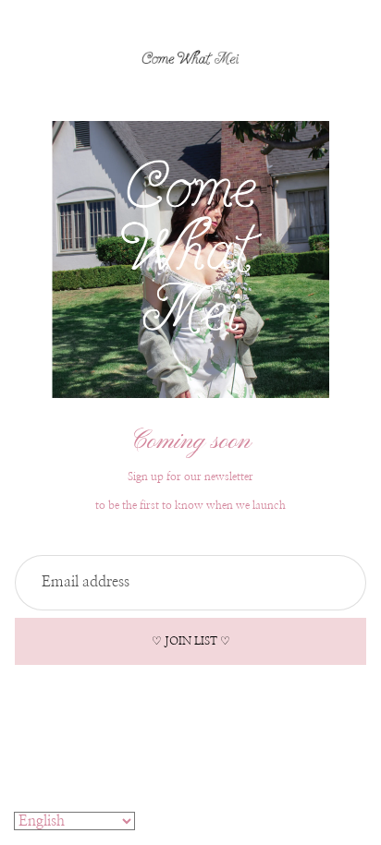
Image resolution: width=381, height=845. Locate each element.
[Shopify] (265, 742)
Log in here (253, 817)
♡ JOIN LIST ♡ (191, 640)
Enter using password (190, 777)
